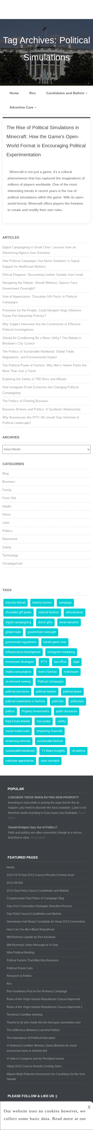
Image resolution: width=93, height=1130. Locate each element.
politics (10, 711)
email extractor (69, 622)
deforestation (74, 612)
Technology (10, 555)
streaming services (17, 741)
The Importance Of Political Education (31, 1038)
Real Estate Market (17, 721)
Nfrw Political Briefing (20, 952)
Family (7, 490)
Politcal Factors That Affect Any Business (33, 960)
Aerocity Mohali (15, 602)
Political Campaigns (51, 681)
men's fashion (47, 671)
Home (14, 93)
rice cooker (44, 721)
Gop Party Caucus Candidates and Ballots (34, 913)
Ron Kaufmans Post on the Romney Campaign (37, 991)
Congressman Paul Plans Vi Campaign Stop (35, 898)
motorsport (71, 671)
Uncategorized (12, 563)
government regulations (20, 642)
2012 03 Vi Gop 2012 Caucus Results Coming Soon (40, 875)
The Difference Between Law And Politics (33, 1030)
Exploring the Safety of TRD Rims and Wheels (34, 379)
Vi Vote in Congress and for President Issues (35, 1058)
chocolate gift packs (18, 612)
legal (76, 661)
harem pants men (54, 642)
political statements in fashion (25, 701)
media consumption (18, 671)
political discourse (17, 691)
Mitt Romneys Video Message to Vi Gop (32, 945)
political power (72, 691)
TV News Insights (53, 750)
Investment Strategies (19, 661)
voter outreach (50, 760)
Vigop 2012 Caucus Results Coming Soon (34, 1066)
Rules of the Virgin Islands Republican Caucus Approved (43, 999)
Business (8, 481)
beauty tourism (42, 602)
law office (60, 661)
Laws (6, 522)
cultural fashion (48, 612)
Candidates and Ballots (65, 93)
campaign (65, 602)
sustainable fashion (50, 741)
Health (6, 506)
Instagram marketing (61, 652)
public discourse (66, 711)
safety (61, 721)
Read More (38, 837)
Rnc (32, 93)
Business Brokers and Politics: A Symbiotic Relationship (41, 409)
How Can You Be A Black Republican (31, 929)
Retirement (9, 539)
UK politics (78, 750)
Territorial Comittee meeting (24, 1014)
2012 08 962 (15, 882)
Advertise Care (21, 107)
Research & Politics (19, 976)
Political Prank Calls (20, 968)
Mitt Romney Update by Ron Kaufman (31, 937)
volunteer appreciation (19, 760)
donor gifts (45, 622)
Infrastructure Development (23, 652)
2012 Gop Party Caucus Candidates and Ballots (38, 890)
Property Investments (35, 711)
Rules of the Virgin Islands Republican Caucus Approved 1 (45, 1007)
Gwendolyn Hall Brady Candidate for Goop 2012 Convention (46, 921)
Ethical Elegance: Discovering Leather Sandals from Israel (42, 274)
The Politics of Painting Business (25, 401)
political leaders (46, 691)
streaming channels (49, 731)
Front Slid (9, 498)
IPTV (44, 661)
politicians (77, 701)
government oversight (42, 632)
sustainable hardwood (20, 750)
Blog (5, 473)
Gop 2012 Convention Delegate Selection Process (39, 906)
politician (58, 701)
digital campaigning (18, 622)
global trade (13, 632)
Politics (7, 531)
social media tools (17, 731)
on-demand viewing (18, 681)
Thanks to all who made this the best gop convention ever (44, 1022)
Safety (6, 547)
